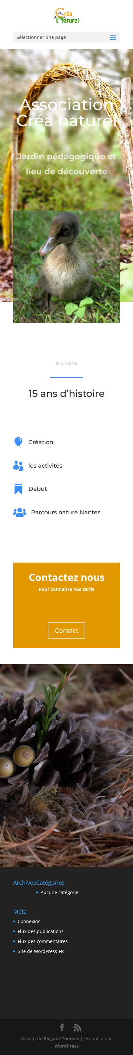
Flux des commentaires (43, 941)
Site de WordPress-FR (41, 951)
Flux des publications (41, 931)
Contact (66, 630)
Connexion (29, 921)
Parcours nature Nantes (65, 512)
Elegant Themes (61, 1038)
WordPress (67, 1046)
